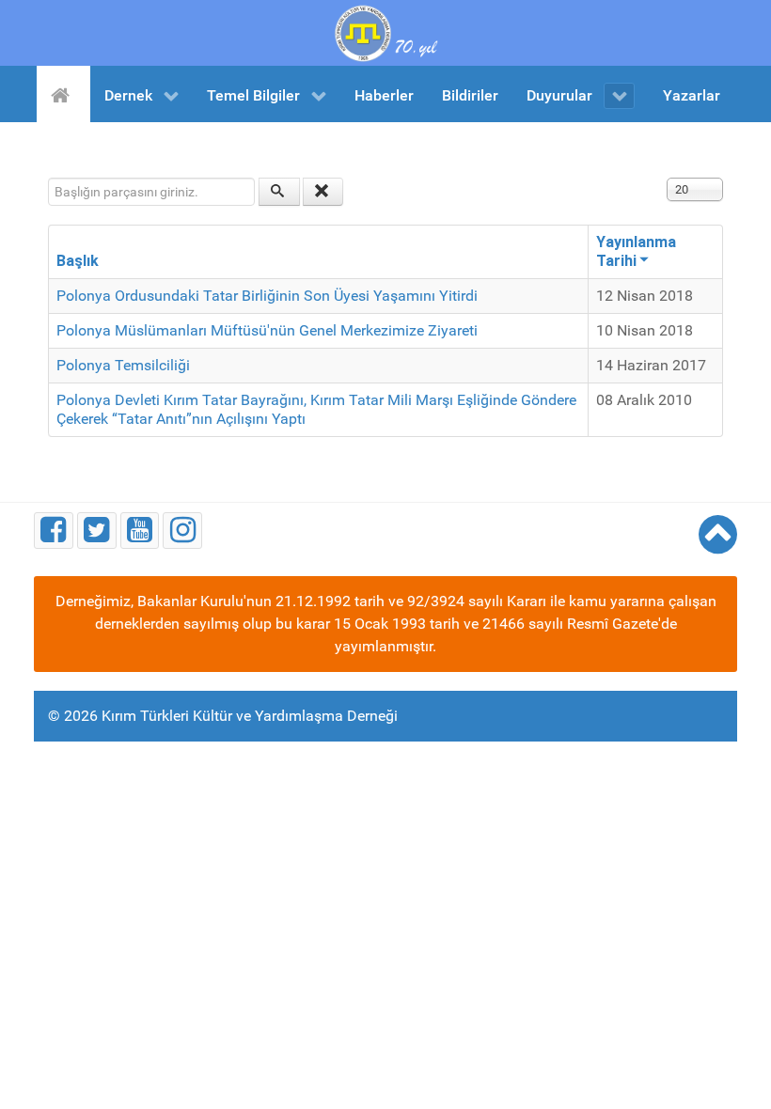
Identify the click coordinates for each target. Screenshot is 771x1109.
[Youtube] (140, 530)
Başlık (77, 261)
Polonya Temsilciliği (123, 365)
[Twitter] (97, 530)
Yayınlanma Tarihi (636, 251)
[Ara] (279, 192)
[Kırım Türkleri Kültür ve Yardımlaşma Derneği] (385, 31)
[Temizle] (323, 192)
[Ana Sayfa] (63, 94)
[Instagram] (182, 530)
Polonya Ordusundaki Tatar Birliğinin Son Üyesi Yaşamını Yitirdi (267, 296)
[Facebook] (53, 530)
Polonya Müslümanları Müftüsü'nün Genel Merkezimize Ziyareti (267, 330)
